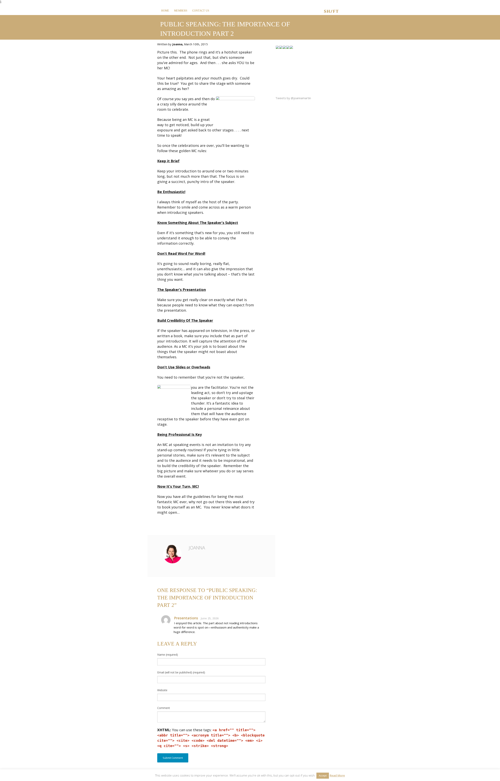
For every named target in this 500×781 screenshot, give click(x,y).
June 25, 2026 (210, 618)
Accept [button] (323, 775)
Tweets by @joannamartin (293, 98)
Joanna (197, 548)
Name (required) (167, 654)
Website (162, 690)
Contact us (200, 10)
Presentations (186, 618)
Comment (163, 708)
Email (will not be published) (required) (181, 672)
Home (165, 10)
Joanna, (178, 44)
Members (180, 10)
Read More (337, 775)
